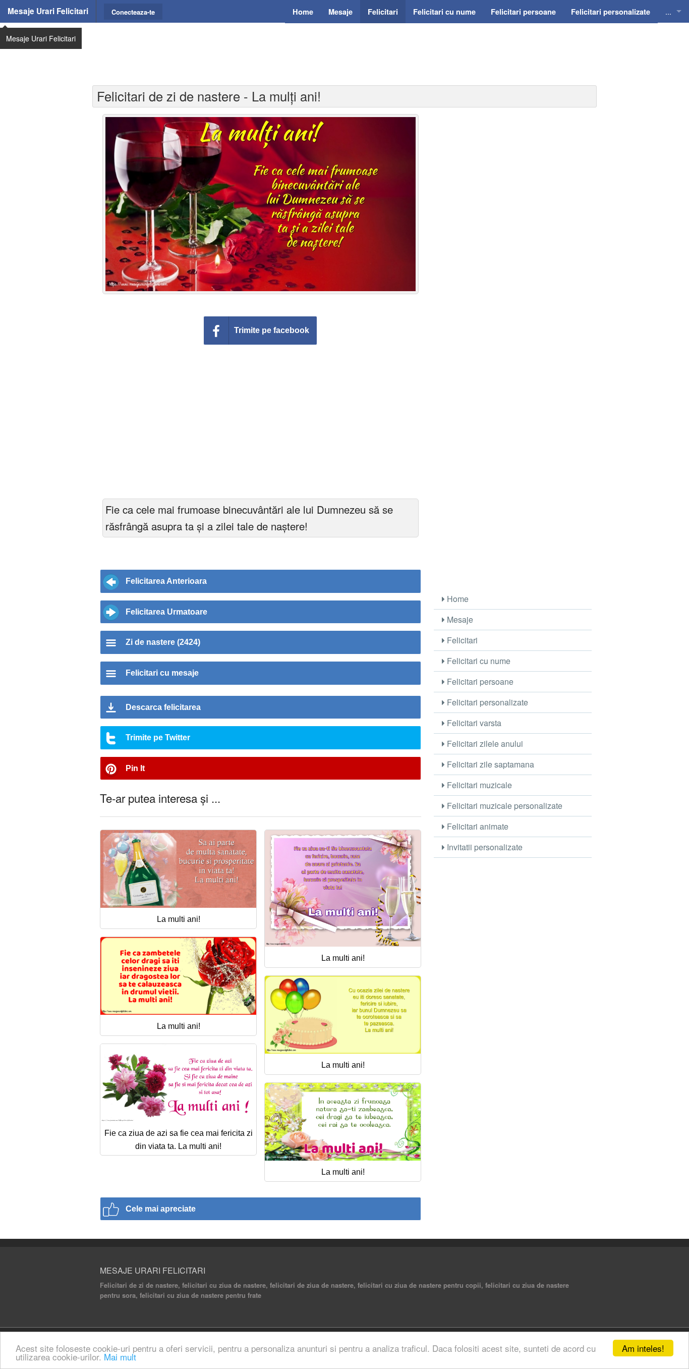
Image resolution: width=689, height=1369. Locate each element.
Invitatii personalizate (484, 847)
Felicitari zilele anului (484, 743)
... (668, 11)
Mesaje (459, 619)
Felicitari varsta (473, 723)
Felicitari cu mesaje (162, 673)
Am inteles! (643, 1348)
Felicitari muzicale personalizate (503, 805)
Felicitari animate (476, 826)
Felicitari (461, 640)
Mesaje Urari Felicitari (48, 11)
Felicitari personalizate (486, 702)
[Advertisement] (344, 48)
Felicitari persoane (479, 681)
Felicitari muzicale (478, 785)
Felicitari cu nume (477, 661)
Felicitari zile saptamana (489, 764)
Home (457, 599)
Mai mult (120, 1356)
